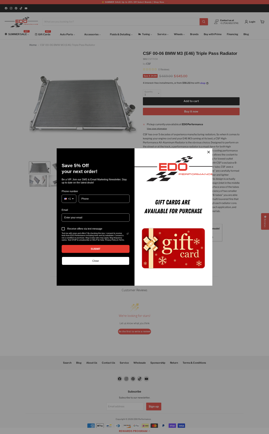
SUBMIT (95, 249)
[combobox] (69, 199)
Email (65, 210)
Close (95, 261)
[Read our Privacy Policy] (128, 233)
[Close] (208, 152)
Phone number (70, 191)
